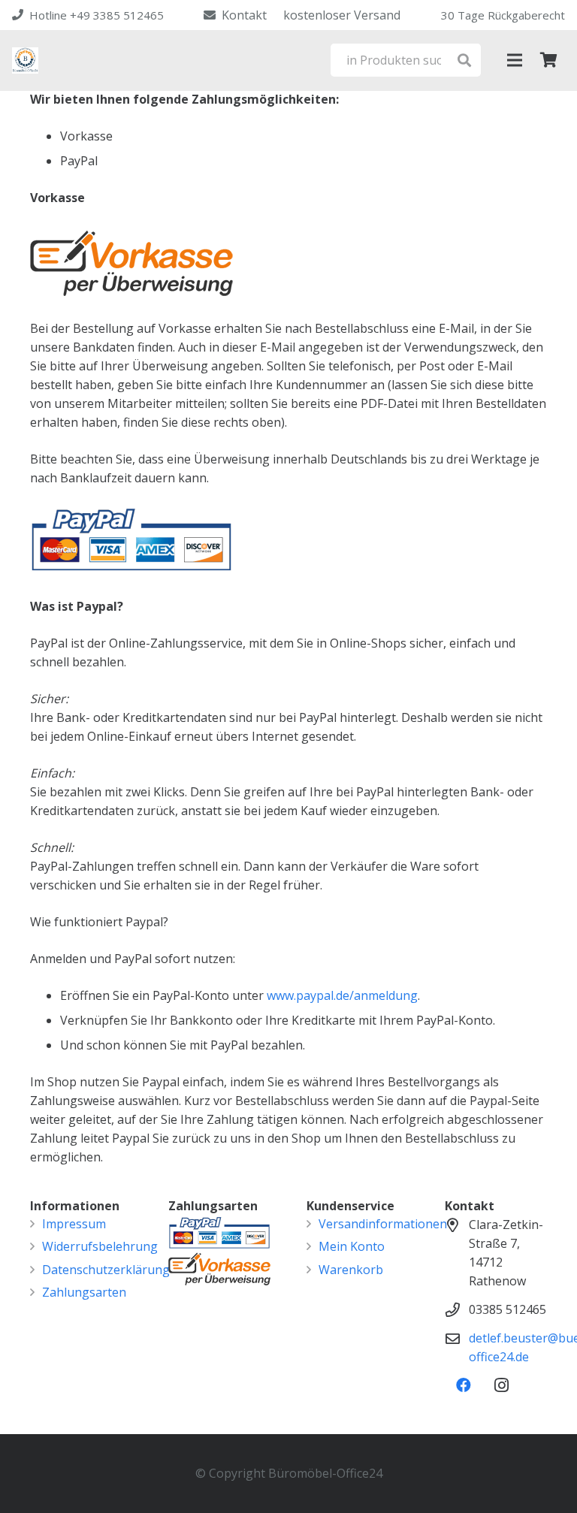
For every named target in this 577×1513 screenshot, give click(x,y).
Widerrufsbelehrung (100, 1246)
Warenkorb (351, 1269)
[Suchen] (464, 60)
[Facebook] (463, 1385)
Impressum (74, 1224)
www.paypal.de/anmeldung (342, 995)
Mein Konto (352, 1246)
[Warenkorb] (548, 60)
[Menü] (514, 60)
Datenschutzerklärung (106, 1269)
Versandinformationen (383, 1224)
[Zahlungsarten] (219, 1267)
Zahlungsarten (84, 1292)
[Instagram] (501, 1385)
